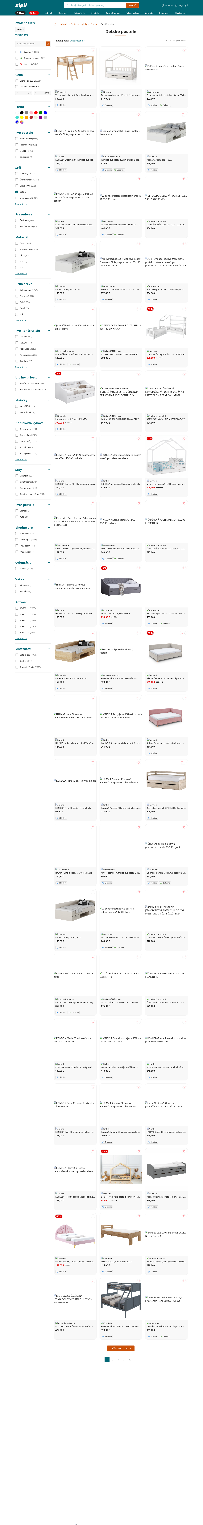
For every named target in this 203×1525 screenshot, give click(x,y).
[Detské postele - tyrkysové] (17, 117)
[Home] (21, 5)
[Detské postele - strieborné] (45, 117)
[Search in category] (48, 43)
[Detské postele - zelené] (40, 112)
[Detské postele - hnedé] (31, 117)
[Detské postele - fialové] (40, 117)
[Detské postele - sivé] (26, 112)
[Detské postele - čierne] (22, 112)
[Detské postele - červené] (36, 112)
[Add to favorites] (93, 50)
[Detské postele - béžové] (36, 117)
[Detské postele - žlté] (22, 117)
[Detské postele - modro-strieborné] (17, 122)
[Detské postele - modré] (45, 112)
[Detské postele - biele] (17, 112)
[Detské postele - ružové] (31, 112)
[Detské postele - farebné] (22, 122)
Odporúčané (76, 40)
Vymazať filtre (21, 34)
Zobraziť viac (21, 204)
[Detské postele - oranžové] (26, 117)
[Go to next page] (134, 1359)
